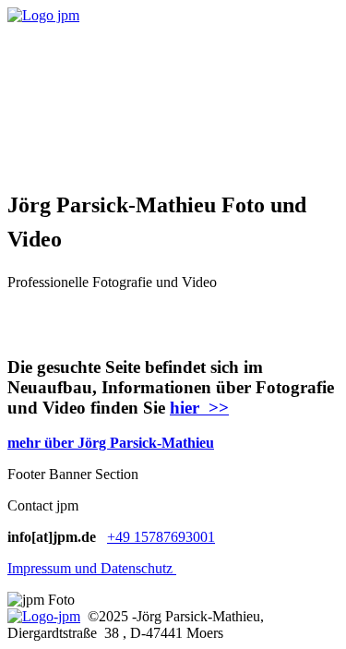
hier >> (199, 407)
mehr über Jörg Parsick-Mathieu (110, 443)
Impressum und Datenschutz (91, 568)
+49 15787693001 (161, 537)
